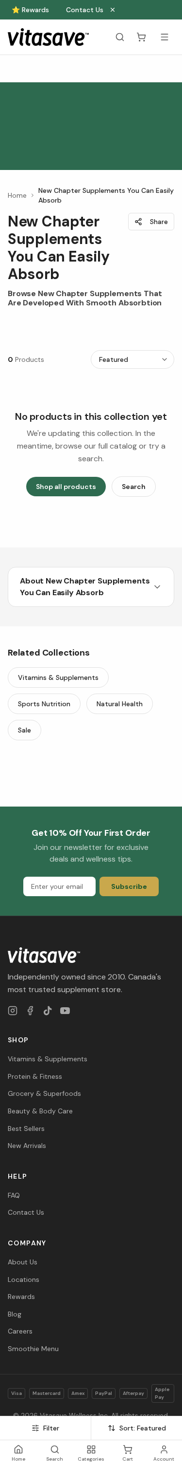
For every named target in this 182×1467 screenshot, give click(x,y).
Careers (20, 1331)
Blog (14, 1314)
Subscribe (129, 886)
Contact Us (84, 9)
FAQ (14, 1195)
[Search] (120, 37)
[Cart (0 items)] (141, 37)
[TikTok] (47, 1011)
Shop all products (66, 486)
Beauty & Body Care (40, 1111)
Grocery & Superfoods (44, 1093)
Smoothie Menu (33, 1348)
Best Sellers (26, 1128)
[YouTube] (65, 1011)
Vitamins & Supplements (58, 677)
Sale (24, 730)
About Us (22, 1262)
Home (17, 195)
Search (134, 486)
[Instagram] (12, 1011)
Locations (23, 1279)
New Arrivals (27, 1145)
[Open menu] (164, 37)
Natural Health (120, 703)
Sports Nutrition (44, 703)
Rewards (21, 1296)
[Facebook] (30, 1011)
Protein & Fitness (35, 1076)
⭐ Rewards (30, 9)
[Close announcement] (112, 9)
